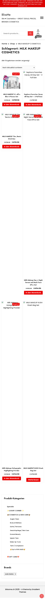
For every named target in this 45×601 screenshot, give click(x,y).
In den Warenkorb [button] (11, 104)
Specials (10, 507)
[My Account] (38, 30)
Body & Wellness (16, 523)
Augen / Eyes (14, 519)
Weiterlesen (33, 480)
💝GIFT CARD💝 (13, 557)
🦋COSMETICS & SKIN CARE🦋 (18, 515)
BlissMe (6, 15)
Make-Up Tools (15, 542)
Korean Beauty (15, 534)
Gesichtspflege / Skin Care (19, 530)
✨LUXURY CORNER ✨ (15, 511)
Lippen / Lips (14, 538)
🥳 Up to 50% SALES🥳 (17, 549)
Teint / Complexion (16, 546)
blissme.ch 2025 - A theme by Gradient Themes (22, 590)
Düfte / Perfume (16, 527)
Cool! (37, 3)
